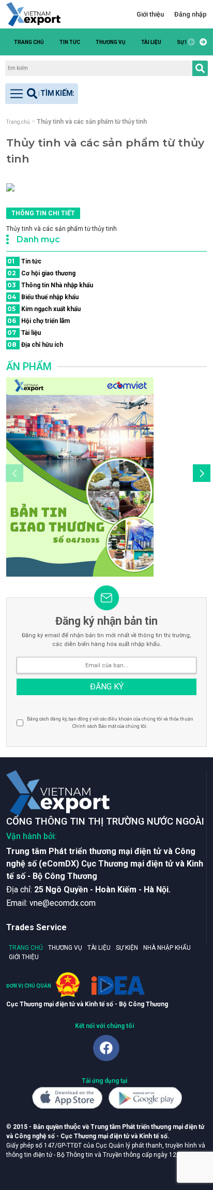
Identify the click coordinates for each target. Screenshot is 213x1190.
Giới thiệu (150, 14)
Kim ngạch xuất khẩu (44, 309)
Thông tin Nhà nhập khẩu (50, 285)
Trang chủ (29, 42)
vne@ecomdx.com (62, 903)
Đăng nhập (190, 14)
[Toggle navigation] (41, 93)
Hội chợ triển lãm (38, 321)
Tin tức (69, 42)
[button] (201, 42)
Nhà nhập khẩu (167, 947)
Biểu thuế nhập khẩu (43, 297)
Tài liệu (151, 42)
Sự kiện (127, 947)
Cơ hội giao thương (41, 273)
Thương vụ (111, 42)
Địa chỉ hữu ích (35, 344)
